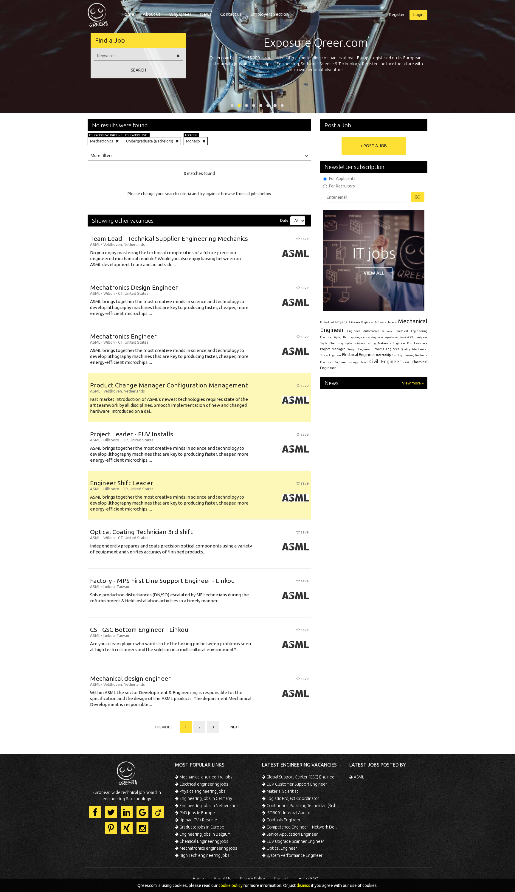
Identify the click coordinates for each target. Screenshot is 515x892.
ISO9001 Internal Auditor (289, 812)
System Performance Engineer (294, 855)
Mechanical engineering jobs (205, 777)
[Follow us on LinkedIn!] (127, 812)
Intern (392, 322)
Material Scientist (282, 791)
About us (152, 14)
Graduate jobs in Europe (201, 827)
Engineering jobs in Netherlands (208, 805)
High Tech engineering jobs (204, 855)
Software (380, 322)
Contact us (231, 14)
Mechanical (419, 349)
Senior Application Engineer (292, 834)
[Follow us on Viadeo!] (158, 812)
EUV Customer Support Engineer (296, 784)
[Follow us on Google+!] (142, 812)
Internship (383, 355)
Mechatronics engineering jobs (208, 848)
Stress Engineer (330, 355)
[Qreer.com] (98, 13)
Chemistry (336, 343)
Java (364, 362)
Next (235, 727)
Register (397, 14)
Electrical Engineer (358, 354)
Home (127, 14)
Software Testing (365, 343)
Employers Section (269, 14)
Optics (349, 343)
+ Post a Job (373, 145)
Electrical (326, 337)
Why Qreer (180, 14)
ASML (358, 777)
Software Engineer (361, 322)
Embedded (327, 322)
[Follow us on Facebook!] (95, 812)
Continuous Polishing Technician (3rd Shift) (303, 805)
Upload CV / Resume (198, 819)
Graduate (387, 331)
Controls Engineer (283, 819)
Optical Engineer (281, 848)
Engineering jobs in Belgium (205, 834)
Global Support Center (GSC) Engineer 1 (302, 777)
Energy (353, 362)
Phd (409, 343)
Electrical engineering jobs (203, 784)
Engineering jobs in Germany (205, 798)
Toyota (324, 343)
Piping (337, 337)
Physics (341, 322)
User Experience (387, 337)
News (206, 14)
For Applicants (342, 178)
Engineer (353, 331)
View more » (413, 383)
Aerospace (420, 343)
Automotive (371, 331)
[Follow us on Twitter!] (111, 812)
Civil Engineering (403, 355)
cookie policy (230, 885)
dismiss (303, 885)
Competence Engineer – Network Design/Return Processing (303, 827)
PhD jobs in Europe (197, 812)
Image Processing (365, 337)
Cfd (412, 337)
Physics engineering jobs (202, 791)
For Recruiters (342, 186)
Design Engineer (359, 349)
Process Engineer (386, 349)
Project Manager (332, 349)
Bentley (348, 337)
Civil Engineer (385, 361)
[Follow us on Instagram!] (142, 828)
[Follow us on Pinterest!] (111, 828)
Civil (406, 362)
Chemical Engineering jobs (203, 841)
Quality (405, 349)
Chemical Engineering (411, 331)
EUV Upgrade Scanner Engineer (295, 841)
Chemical (404, 337)
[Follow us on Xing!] (127, 828)
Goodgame (421, 337)
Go (418, 197)
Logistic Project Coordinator (292, 798)
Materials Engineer (391, 343)
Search (138, 70)
